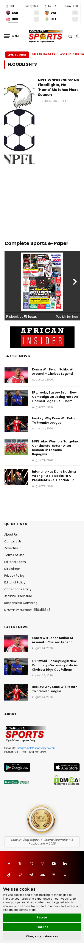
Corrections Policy (17, 589)
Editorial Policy (14, 582)
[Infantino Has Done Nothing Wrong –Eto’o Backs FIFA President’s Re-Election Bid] (16, 477)
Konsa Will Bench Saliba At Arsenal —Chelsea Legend (53, 371)
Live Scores (17, 55)
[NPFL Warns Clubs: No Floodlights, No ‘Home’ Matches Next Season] (19, 124)
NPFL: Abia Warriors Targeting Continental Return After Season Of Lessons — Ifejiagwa (55, 447)
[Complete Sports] (45, 36)
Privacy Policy (14, 575)
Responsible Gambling (20, 603)
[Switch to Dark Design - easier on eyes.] (77, 36)
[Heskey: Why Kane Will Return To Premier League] (16, 424)
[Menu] (12, 36)
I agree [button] (42, 917)
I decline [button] (42, 926)
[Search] (70, 36)
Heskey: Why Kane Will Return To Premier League (55, 420)
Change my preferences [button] (42, 936)
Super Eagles (43, 54)
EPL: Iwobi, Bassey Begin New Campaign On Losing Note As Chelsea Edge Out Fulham (55, 396)
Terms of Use (14, 555)
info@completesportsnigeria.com (36, 748)
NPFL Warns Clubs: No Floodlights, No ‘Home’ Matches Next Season (58, 87)
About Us (11, 534)
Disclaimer (12, 569)
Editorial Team (15, 562)
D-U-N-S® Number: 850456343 (27, 610)
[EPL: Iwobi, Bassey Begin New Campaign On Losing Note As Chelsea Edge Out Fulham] (16, 398)
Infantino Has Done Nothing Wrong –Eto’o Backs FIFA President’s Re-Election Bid (54, 475)
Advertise (11, 548)
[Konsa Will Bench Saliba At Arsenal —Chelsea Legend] (16, 375)
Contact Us (12, 541)
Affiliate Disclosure (18, 596)
